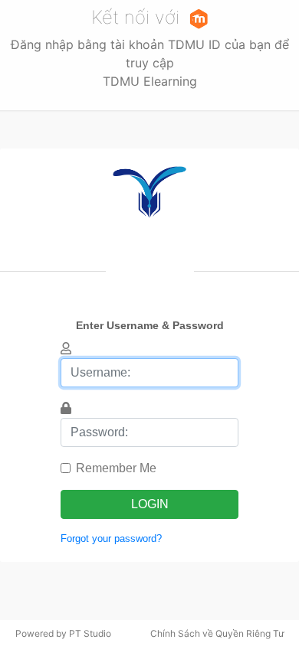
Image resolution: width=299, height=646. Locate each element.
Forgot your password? (111, 538)
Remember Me (116, 468)
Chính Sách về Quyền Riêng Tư (217, 633)
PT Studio (90, 633)
